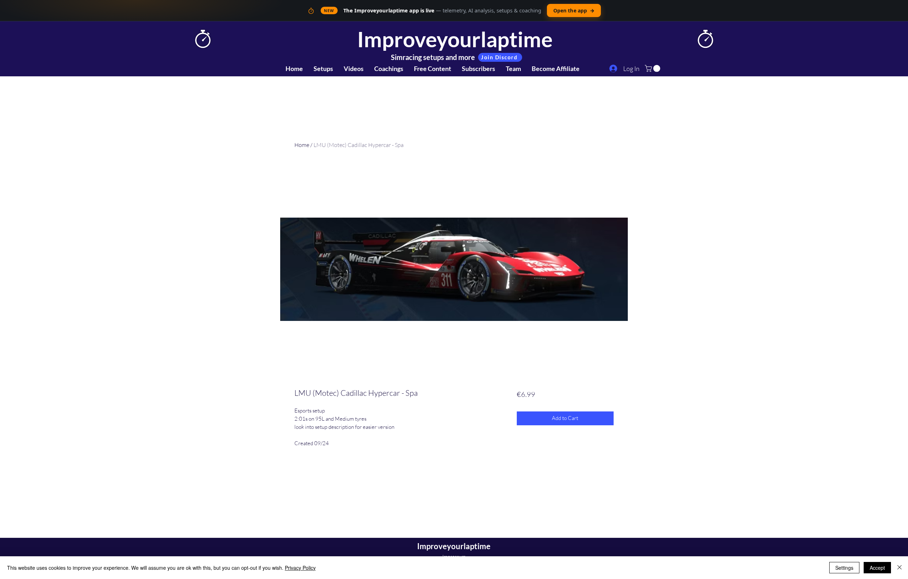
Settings (844, 567)
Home (301, 144)
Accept (877, 567)
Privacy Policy (300, 567)
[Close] (899, 567)
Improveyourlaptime (455, 39)
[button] (653, 68)
